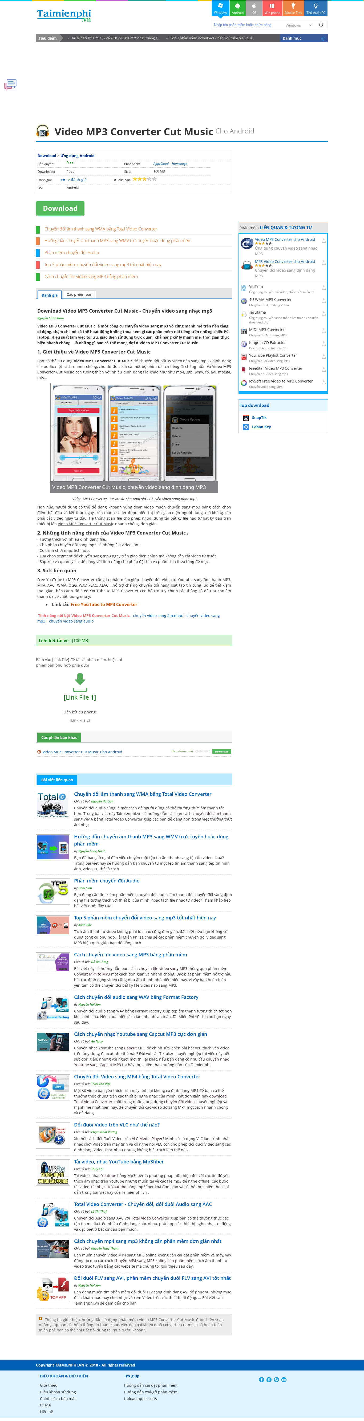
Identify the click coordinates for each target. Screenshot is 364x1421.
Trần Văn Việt (100, 1084)
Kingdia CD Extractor (267, 342)
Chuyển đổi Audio (90, 1218)
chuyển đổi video (179, 1101)
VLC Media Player (147, 1138)
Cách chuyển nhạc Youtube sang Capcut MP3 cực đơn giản (140, 1034)
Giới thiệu (49, 1385)
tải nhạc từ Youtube (108, 1186)
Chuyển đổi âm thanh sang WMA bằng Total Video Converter (101, 229)
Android (238, 12)
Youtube (108, 1175)
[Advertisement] (182, 81)
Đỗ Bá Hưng (99, 962)
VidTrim (256, 286)
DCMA (45, 1404)
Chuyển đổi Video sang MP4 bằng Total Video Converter (137, 1076)
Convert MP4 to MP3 (92, 974)
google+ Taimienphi (269, 1379)
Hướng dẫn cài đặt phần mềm (150, 1385)
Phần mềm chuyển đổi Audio (72, 252)
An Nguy (97, 1041)
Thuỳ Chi (97, 1169)
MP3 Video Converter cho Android (285, 261)
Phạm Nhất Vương (104, 1132)
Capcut (130, 1047)
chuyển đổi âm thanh (212, 813)
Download (47, 155)
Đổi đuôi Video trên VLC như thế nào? (117, 1124)
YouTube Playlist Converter (273, 355)
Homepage (179, 163)
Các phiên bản (79, 294)
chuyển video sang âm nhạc (158, 615)
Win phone (272, 12)
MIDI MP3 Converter (267, 329)
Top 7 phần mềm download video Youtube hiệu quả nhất (209, 39)
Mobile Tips (293, 12)
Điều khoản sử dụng (58, 1391)
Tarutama (257, 312)
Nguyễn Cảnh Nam (50, 318)
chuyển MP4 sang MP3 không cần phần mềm (154, 1260)
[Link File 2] (80, 720)
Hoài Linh (85, 888)
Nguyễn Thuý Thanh (105, 1248)
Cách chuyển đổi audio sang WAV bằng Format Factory (136, 997)
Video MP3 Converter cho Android (285, 239)
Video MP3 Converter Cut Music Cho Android (82, 751)
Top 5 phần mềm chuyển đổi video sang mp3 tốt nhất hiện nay (103, 264)
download (64, 15)
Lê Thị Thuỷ (99, 1211)
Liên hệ (46, 1411)
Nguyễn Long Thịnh (92, 851)
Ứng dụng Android (77, 155)
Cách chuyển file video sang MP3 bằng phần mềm (91, 276)
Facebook (261, 1379)
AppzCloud (161, 163)
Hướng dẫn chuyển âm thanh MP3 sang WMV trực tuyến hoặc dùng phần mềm (118, 240)
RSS (276, 1379)
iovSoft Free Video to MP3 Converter (281, 381)
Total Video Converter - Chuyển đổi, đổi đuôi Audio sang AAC (143, 1204)
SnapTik (259, 417)
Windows (220, 12)
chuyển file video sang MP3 (163, 968)
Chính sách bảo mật (58, 1398)
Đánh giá (50, 295)
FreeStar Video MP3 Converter (275, 368)
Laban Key (261, 426)
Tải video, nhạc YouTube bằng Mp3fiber (119, 1161)
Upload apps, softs (140, 1398)
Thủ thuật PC (315, 12)
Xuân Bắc (84, 925)
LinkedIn (283, 1379)
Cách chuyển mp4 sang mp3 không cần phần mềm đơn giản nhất (147, 1241)
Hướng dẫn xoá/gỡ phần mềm (150, 1391)
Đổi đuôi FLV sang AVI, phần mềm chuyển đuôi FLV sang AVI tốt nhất (152, 1278)
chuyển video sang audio (71, 621)
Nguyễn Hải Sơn (102, 801)
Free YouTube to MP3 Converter (104, 604)
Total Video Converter (150, 1218)
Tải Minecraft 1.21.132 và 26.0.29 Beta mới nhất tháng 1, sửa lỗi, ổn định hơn (113, 39)
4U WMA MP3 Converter (270, 299)
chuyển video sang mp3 (146, 326)
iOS (254, 12)
